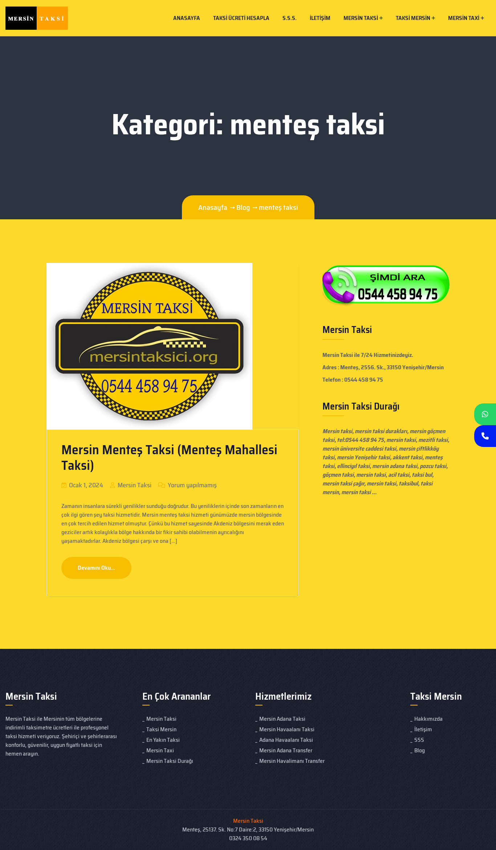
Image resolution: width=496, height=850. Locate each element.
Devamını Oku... (96, 567)
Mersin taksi (337, 431)
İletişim (320, 18)
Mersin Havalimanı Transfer (292, 760)
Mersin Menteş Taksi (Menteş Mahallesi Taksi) (169, 457)
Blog (419, 750)
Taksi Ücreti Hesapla (241, 18)
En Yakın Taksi (163, 739)
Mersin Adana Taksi (282, 718)
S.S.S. (289, 18)
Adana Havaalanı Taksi (286, 739)
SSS (419, 739)
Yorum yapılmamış (191, 485)
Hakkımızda (428, 718)
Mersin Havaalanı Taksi (286, 729)
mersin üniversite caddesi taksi (359, 448)
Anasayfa (186, 18)
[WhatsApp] (485, 414)
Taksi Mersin (413, 18)
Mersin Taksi (360, 18)
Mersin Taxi (463, 18)
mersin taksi (371, 474)
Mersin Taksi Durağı (169, 760)
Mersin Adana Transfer (285, 750)
